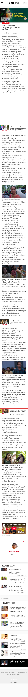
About (2, 672)
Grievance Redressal (16, 674)
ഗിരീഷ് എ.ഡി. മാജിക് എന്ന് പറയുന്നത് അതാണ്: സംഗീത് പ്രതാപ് (17, 617)
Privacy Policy (12, 672)
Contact (8, 674)
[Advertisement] (14, 108)
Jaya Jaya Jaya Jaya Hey (6, 535)
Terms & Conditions (21, 672)
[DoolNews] (13, 3)
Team (6, 672)
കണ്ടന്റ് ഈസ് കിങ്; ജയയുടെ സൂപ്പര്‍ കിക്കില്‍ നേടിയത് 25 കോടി (18, 322)
